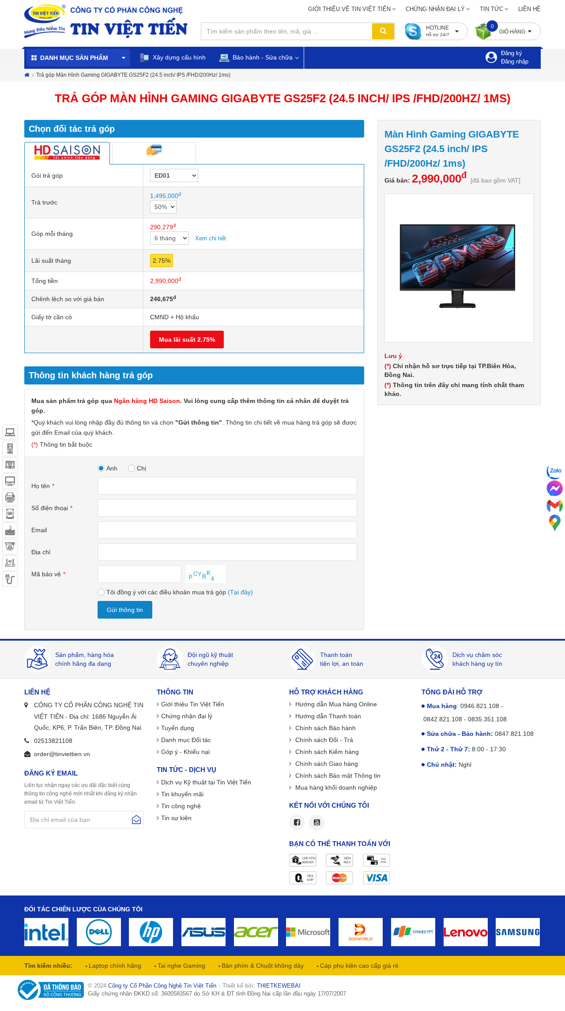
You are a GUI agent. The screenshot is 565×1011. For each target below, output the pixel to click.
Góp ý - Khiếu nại (185, 751)
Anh (111, 468)
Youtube (316, 822)
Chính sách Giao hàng (326, 763)
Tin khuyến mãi (182, 794)
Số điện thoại (49, 507)
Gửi (136, 819)
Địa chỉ (40, 552)
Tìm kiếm (383, 31)
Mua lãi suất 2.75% (187, 339)
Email (39, 529)
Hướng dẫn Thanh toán (327, 716)
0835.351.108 (487, 719)
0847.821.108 (514, 733)
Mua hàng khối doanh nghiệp (335, 787)
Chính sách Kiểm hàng (326, 751)
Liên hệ (529, 9)
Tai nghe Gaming (180, 965)
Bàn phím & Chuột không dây (262, 965)
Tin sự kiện (176, 817)
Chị (141, 468)
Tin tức (491, 9)
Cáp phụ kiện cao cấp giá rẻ (358, 965)
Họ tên (40, 485)
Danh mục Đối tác (186, 739)
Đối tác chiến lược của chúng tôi (83, 909)
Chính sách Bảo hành (325, 727)
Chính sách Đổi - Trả (323, 739)
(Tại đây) (240, 592)
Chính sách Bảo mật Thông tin (337, 775)
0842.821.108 (442, 719)
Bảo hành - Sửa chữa (262, 57)
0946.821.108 (479, 705)
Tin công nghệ (181, 806)
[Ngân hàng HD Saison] (67, 153)
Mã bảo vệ (46, 574)
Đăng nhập (514, 61)
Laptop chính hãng (114, 965)
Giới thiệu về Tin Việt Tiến (349, 9)
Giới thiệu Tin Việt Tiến (192, 704)
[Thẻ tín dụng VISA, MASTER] (154, 153)
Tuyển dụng (177, 727)
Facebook (297, 822)
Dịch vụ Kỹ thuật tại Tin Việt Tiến (206, 782)
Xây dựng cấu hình (178, 57)
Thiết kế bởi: (261, 985)
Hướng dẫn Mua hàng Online (335, 704)
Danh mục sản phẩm (74, 57)
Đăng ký (511, 53)
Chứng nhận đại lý (435, 9)
